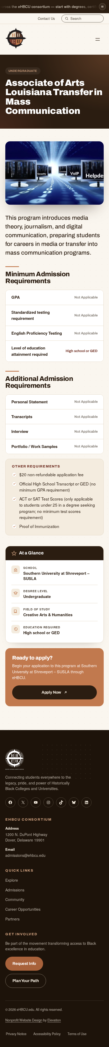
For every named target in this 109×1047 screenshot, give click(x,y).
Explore (11, 880)
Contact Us (46, 18)
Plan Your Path (25, 981)
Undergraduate (37, 596)
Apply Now (51, 692)
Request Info (24, 963)
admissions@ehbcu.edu (25, 855)
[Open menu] (98, 39)
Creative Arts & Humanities (47, 614)
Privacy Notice (16, 1033)
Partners (12, 919)
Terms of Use (77, 1033)
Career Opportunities (22, 909)
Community (14, 899)
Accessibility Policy (47, 1033)
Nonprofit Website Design (23, 1020)
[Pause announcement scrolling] (102, 6)
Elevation (54, 1020)
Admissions (14, 889)
